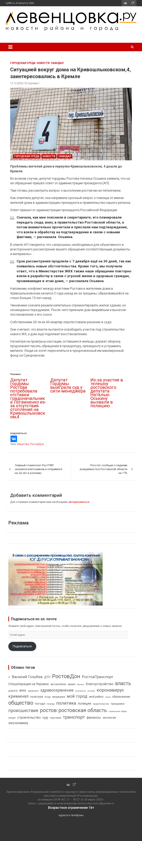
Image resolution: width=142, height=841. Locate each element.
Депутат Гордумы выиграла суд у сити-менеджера (68, 387)
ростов (48, 710)
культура (36, 696)
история (91, 691)
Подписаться (22, 646)
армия (71, 684)
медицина (58, 696)
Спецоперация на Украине (28, 684)
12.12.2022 (16, 83)
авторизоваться (79, 502)
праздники (117, 703)
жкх (22, 690)
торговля (55, 717)
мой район (96, 696)
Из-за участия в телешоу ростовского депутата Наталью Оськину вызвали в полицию (106, 392)
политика (66, 703)
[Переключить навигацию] (10, 47)
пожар (51, 703)
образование (121, 696)
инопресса (80, 691)
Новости (43, 63)
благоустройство (100, 684)
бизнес (80, 684)
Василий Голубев (27, 677)
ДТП (47, 677)
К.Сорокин (31, 83)
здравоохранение (57, 690)
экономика (18, 723)
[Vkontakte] (14, 439)
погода (40, 703)
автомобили (58, 684)
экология (109, 717)
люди (48, 696)
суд (45, 718)
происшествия (23, 710)
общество (23, 444)
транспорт (74, 717)
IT (9, 677)
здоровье (33, 690)
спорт (12, 717)
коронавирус (110, 690)
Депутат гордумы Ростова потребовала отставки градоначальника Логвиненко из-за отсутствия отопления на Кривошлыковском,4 (28, 398)
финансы (94, 718)
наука (108, 697)
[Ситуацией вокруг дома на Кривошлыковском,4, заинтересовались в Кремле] (71, 123)
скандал (57, 63)
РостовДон (37, 444)
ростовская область (82, 710)
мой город (77, 696)
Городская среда (23, 63)
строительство (29, 717)
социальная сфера (118, 711)
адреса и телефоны (71, 815)
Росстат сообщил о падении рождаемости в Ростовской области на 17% (103, 469)
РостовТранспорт (97, 677)
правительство (101, 704)
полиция (84, 703)
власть (123, 683)
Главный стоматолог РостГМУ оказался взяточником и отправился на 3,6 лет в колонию (38, 469)
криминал (18, 696)
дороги (13, 690)
